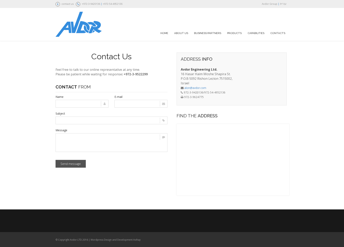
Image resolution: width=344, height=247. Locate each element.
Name (60, 97)
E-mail (118, 97)
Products (234, 33)
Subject (60, 113)
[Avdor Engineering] (79, 25)
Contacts (277, 33)
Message (61, 130)
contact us (68, 4)
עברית (283, 4)
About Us (181, 33)
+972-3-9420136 (91, 4)
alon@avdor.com (195, 88)
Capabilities (256, 33)
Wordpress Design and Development (112, 239)
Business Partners (207, 33)
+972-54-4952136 (112, 4)
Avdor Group (269, 4)
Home (164, 33)
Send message (71, 164)
